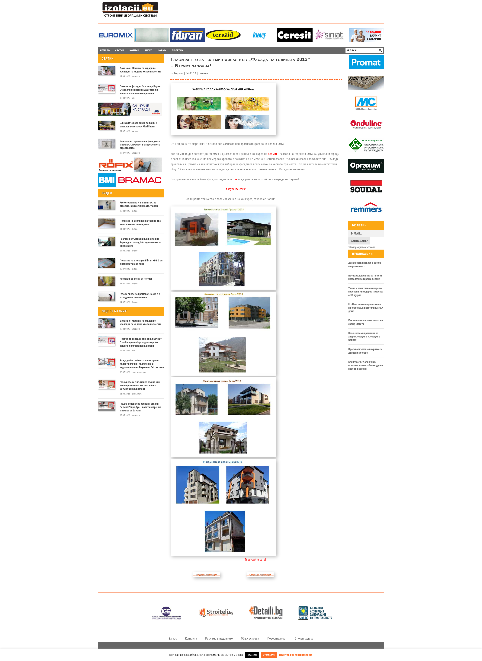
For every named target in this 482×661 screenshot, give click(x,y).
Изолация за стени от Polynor (136, 278)
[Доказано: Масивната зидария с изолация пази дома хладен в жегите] (106, 70)
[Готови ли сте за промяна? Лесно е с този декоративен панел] (106, 296)
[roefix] (130, 170)
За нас (173, 638)
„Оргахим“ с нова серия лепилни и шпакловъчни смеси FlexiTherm (138, 124)
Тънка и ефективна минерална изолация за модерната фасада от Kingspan (366, 291)
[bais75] (315, 618)
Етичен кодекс (304, 638)
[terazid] (223, 41)
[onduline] (366, 130)
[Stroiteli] (216, 618)
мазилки (136, 76)
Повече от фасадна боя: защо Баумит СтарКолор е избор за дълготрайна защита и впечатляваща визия (141, 89)
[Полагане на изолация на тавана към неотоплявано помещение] (106, 223)
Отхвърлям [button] (269, 654)
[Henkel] (295, 41)
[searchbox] (364, 50)
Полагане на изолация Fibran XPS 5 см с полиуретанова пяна (141, 262)
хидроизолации (139, 372)
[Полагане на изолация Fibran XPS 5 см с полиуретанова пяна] (106, 263)
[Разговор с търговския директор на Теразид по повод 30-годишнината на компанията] (106, 241)
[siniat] (330, 41)
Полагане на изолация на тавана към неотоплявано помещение (140, 222)
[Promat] (366, 68)
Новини (203, 73)
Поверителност (277, 638)
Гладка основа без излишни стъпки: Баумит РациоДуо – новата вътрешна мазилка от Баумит (140, 407)
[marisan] (151, 41)
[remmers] (366, 213)
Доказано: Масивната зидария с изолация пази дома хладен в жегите (140, 70)
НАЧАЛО (105, 50)
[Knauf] (258, 41)
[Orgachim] (366, 172)
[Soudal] (366, 192)
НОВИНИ (134, 50)
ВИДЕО (148, 50)
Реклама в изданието (219, 638)
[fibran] (187, 41)
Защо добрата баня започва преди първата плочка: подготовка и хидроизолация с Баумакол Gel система (142, 364)
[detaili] (266, 618)
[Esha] (366, 151)
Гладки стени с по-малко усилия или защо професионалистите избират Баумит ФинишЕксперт (140, 385)
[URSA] (130, 115)
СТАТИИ (119, 50)
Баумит (178, 73)
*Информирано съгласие (361, 247)
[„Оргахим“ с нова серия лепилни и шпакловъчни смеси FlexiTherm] (106, 125)
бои (133, 98)
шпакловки (137, 393)
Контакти (191, 638)
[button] (380, 50)
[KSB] (166, 618)
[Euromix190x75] (116, 41)
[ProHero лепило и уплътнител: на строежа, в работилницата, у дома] (106, 205)
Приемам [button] (252, 654)
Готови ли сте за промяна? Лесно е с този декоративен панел (140, 295)
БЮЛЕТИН (177, 50)
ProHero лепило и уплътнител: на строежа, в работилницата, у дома (139, 204)
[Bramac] (130, 186)
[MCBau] (366, 109)
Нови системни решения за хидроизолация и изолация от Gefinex (364, 336)
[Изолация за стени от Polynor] (106, 281)
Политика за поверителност (295, 654)
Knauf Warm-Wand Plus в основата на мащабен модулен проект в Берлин (365, 365)
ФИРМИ (162, 50)
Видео (134, 211)
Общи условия (250, 638)
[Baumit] (366, 41)
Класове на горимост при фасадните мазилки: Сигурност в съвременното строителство (140, 144)
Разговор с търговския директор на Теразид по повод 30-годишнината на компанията (141, 242)
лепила (135, 131)
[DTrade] (366, 89)
